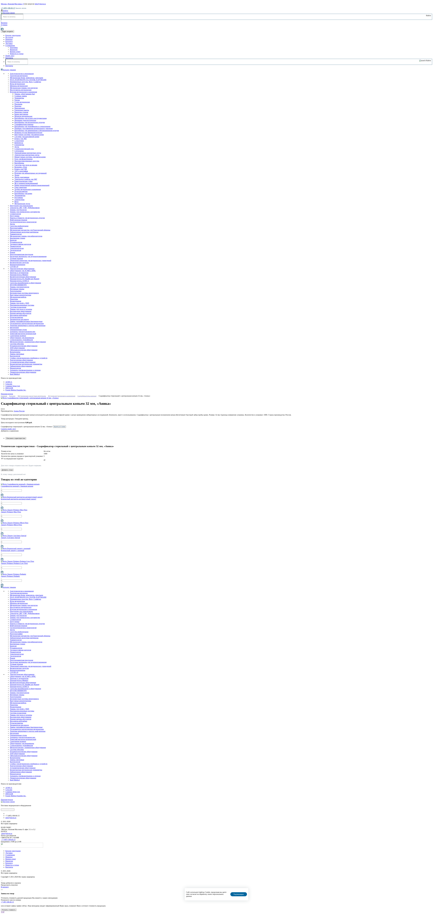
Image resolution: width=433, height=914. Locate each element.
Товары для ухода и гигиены (21, 309)
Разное (12, 252)
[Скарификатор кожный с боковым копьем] (20, 484)
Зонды (12, 224)
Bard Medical (15, 374)
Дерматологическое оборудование (23, 372)
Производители (7, 394)
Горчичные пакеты (21, 110)
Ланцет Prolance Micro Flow (11, 525)
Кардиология (15, 356)
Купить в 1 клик (59, 427)
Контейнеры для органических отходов (29, 122)
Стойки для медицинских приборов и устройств (28, 358)
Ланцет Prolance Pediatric (10, 576)
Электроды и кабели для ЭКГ (25, 179)
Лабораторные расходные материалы (24, 232)
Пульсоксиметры (21, 191)
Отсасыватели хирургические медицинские (27, 323)
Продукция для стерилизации (21, 206)
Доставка (9, 43)
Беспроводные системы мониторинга (24, 293)
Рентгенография (16, 228)
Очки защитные (20, 187)
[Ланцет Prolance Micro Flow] (14, 523)
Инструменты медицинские (20, 90)
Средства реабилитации (19, 226)
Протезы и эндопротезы (19, 273)
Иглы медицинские (17, 84)
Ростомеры (18, 197)
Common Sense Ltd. (12, 386)
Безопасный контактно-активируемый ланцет (18, 499)
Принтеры (14, 299)
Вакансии (13, 50)
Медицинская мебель (18, 297)
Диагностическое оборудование (22, 269)
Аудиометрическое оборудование (23, 362)
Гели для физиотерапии (23, 159)
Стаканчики (19, 141)
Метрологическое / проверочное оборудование (28, 342)
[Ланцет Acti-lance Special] (13, 536)
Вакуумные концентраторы (20, 295)
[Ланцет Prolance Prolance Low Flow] (17, 561)
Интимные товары (17, 289)
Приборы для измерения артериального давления (33, 128)
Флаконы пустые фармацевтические (28, 132)
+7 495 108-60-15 (7, 902)
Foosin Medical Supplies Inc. (15, 390)
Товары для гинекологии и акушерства (25, 212)
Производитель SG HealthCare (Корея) (24, 279)
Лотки (16, 175)
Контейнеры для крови (23, 193)
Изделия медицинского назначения (23, 92)
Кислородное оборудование (20, 311)
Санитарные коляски (18, 336)
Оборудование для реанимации (22, 338)
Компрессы (18, 143)
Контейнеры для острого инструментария (30, 118)
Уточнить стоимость (9, 910)
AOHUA (8, 382)
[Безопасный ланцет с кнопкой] (15, 548)
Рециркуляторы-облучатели (20, 313)
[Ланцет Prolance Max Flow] (14, 510)
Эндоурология (15, 250)
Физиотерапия (15, 301)
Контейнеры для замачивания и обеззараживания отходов (36, 130)
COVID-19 (14, 267)
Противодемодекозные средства (26, 161)
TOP (2, 912)
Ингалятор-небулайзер (18, 315)
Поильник (18, 104)
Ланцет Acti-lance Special (10, 538)
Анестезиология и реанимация (22, 74)
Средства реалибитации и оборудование (25, 283)
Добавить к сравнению (10, 431)
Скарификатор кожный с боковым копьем (17, 486)
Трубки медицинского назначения (27, 189)
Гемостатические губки (23, 181)
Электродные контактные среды (26, 155)
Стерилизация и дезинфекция (21, 340)
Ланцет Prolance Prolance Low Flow (14, 563)
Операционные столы (18, 330)
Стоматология (15, 214)
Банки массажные (21, 114)
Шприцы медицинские (19, 86)
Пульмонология (16, 242)
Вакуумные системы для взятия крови (29, 135)
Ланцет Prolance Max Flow (11, 512)
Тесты (16, 147)
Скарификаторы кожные (23, 124)
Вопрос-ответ (15, 52)
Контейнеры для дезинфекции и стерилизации (32, 126)
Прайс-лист (9, 56)
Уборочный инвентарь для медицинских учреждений (30, 260)
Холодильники (15, 291)
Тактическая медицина (19, 76)
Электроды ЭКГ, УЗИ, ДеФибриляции (25, 208)
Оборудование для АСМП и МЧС (23, 271)
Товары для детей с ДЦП (19, 303)
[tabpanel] (216, 453)
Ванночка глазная (21, 112)
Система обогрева (17, 344)
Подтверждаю (239, 894)
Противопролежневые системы (22, 305)
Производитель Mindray (19, 275)
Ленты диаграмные (21, 177)
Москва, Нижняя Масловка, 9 (12, 4)
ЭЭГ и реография (21, 171)
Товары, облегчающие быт (24, 94)
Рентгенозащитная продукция (21, 254)
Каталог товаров (9, 70)
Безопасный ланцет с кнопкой (12, 550)
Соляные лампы (20, 96)
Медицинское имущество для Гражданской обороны (30, 230)
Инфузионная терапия (18, 220)
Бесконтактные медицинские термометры (26, 364)
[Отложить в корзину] (2, 495)
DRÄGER (9, 388)
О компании (10, 45)
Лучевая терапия (16, 258)
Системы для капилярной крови (26, 137)
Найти (428, 15)
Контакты (9, 58)
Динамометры (19, 195)
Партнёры (14, 48)
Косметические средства (19, 262)
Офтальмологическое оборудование (23, 350)
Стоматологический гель (24, 149)
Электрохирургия (17, 248)
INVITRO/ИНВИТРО (18, 285)
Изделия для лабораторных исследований (30, 173)
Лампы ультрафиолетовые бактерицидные (26, 321)
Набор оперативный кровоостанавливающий (31, 185)
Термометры (19, 98)
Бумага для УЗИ (20, 169)
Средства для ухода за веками (25, 165)
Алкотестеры (19, 200)
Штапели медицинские (23, 116)
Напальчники (19, 108)
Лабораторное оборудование (21, 366)
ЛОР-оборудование (17, 348)
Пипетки (17, 106)
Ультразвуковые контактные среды (27, 153)
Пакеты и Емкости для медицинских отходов (27, 218)
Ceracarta (8, 384)
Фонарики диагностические (25, 120)
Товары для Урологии (18, 210)
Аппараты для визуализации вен (22, 332)
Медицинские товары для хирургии (24, 88)
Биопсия (13, 240)
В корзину (5, 887)
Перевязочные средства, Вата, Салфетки (25, 82)
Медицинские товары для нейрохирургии (26, 236)
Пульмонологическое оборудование (23, 346)
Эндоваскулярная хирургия (20, 244)
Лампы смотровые (17, 354)
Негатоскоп (14, 327)
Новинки (9, 39)
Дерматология (15, 246)
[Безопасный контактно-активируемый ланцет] (22, 497)
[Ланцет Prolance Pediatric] (13, 574)
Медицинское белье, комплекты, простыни (26, 78)
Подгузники (14, 216)
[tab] (15, 438)
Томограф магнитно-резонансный (23, 334)
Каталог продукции (13, 35)
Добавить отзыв (7, 470)
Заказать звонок (20, 8)
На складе (9, 37)
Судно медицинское (22, 102)
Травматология (16, 234)
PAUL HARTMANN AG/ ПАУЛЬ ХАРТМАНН (28, 80)
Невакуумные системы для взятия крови (30, 157)
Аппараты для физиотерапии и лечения (25, 370)
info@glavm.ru (10, 818)
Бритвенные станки (17, 238)
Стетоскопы (19, 151)
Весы (16, 202)
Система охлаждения (18, 307)
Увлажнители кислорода (19, 319)
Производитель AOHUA (19, 281)
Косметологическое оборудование (23, 277)
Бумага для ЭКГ (20, 139)
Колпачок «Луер (20, 167)
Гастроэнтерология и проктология (23, 222)
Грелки (17, 100)
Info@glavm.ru (40, 4)
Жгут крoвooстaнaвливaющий (26, 183)
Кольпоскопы (15, 352)
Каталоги (9, 41)
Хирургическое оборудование (21, 360)
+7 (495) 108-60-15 (8, 8)
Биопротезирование (17, 265)
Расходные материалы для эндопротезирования (28, 256)
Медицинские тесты (22, 204)
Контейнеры (19, 163)
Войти (5, 11)
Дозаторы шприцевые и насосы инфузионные (27, 325)
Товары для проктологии (19, 287)
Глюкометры (19, 145)
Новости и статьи (16, 54)
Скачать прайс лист (8, 429)
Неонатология (15, 368)
